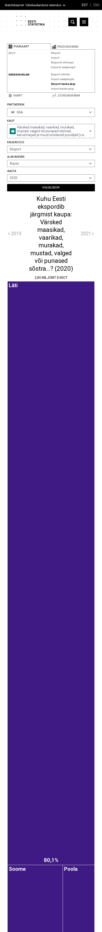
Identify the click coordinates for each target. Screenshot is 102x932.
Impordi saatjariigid (63, 67)
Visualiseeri (51, 187)
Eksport (55, 53)
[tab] (29, 46)
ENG (96, 5)
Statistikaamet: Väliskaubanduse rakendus (33, 5)
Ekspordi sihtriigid (62, 62)
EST (85, 5)
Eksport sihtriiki (60, 74)
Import (55, 57)
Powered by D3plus (51, 650)
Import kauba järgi (62, 88)
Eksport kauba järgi (63, 84)
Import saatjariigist (62, 79)
